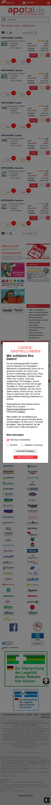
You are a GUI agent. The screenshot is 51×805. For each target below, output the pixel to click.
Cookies (21, 411)
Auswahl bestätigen (26, 451)
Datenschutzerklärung (17, 409)
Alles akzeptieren (25, 457)
